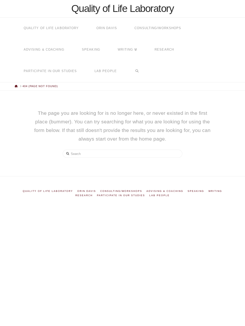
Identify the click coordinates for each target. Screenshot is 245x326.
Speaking (196, 191)
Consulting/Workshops (121, 191)
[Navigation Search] (136, 71)
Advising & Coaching (164, 191)
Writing (215, 191)
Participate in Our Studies (121, 195)
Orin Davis (86, 191)
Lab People (159, 195)
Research (84, 195)
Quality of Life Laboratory (122, 9)
